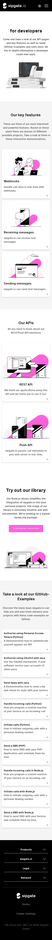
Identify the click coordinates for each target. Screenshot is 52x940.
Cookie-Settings (26, 913)
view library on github (26, 528)
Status (26, 904)
